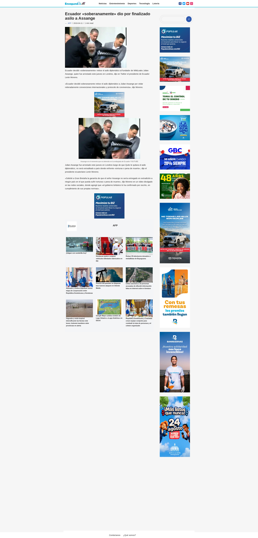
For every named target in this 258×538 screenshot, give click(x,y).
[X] (184, 3)
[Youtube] (187, 3)
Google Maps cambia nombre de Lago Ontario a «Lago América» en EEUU (109, 318)
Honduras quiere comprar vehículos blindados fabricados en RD (109, 258)
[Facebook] (180, 3)
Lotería (155, 3)
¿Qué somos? (129, 535)
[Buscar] (189, 19)
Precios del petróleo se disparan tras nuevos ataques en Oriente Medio (108, 285)
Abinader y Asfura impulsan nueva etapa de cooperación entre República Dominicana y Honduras (79, 290)
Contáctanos (114, 535)
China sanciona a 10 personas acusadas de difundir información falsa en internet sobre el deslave (138, 286)
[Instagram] (191, 3)
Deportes (132, 3)
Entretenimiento (117, 3)
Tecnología (144, 3)
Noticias (103, 3)
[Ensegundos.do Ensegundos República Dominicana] (75, 3)
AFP (69, 23)
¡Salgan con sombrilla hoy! (76, 253)
